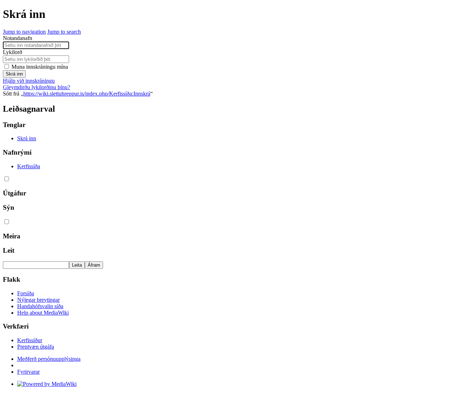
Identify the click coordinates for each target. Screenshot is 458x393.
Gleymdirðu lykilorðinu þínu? (36, 87)
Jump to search (64, 32)
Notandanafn (17, 38)
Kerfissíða (28, 166)
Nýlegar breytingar (38, 300)
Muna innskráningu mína (39, 67)
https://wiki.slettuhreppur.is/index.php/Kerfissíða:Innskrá (86, 94)
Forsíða (25, 293)
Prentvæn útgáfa (35, 347)
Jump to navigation (24, 32)
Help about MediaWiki (43, 313)
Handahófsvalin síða (40, 306)
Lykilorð (12, 52)
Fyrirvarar (28, 372)
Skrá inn (14, 74)
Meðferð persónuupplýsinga (49, 359)
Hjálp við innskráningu (29, 81)
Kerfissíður (29, 340)
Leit (8, 250)
